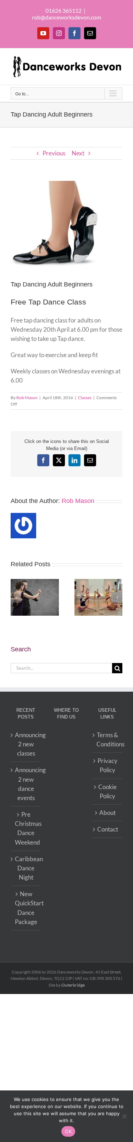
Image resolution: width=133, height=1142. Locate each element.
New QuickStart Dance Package (26, 907)
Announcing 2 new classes (26, 744)
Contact (107, 829)
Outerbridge (73, 985)
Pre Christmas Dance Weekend (26, 828)
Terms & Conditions (107, 739)
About (107, 812)
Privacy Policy (107, 765)
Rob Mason (27, 397)
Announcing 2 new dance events (26, 783)
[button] (16, 597)
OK (68, 1131)
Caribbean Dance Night (26, 868)
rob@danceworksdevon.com (66, 17)
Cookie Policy (107, 791)
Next (78, 153)
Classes (85, 397)
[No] (124, 1116)
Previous (54, 153)
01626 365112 (63, 10)
